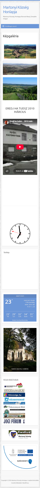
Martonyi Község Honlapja (16, 9)
